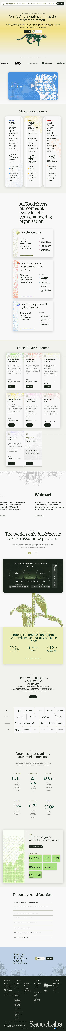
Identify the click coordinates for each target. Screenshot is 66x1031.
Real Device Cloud (7, 985)
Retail (15, 1015)
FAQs (35, 989)
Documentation (37, 985)
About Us (55, 985)
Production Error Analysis (17, 1009)
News (54, 990)
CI (34, 1001)
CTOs (15, 985)
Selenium (35, 994)
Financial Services (17, 1014)
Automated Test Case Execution (17, 1001)
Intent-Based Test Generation (17, 994)
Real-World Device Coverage (17, 999)
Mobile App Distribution (6, 994)
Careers (54, 989)
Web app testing (37, 1000)
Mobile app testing (37, 999)
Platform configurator (46, 991)
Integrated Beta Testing (17, 1006)
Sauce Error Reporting (8, 995)
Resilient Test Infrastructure (17, 996)
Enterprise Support (27, 990)
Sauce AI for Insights (8, 990)
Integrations (46, 986)
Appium (35, 995)
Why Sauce (26, 985)
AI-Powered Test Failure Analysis (17, 1004)
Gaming (16, 1019)
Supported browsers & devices (47, 988)
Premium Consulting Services (28, 992)
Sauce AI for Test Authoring (7, 989)
